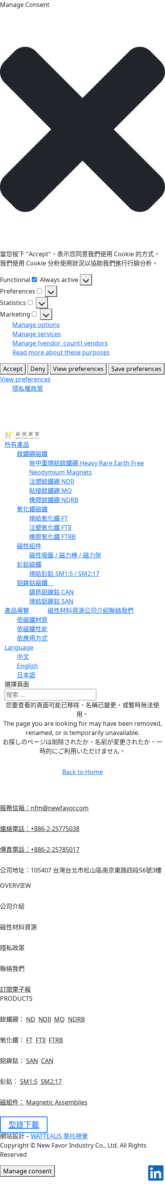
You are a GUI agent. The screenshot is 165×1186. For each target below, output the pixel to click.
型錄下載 (23, 1125)
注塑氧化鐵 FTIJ (50, 527)
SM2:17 (51, 1081)
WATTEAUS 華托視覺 (59, 1136)
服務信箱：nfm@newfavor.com (44, 808)
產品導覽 (17, 610)
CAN (47, 1061)
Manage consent (27, 1171)
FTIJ (41, 1040)
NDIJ (44, 1019)
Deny (37, 369)
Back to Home (82, 772)
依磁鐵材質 (32, 619)
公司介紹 (96, 610)
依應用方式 (32, 638)
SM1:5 (29, 1081)
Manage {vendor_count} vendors (60, 343)
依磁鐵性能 (32, 629)
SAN (32, 1061)
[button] (82, 129)
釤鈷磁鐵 (29, 564)
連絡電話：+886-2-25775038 (39, 828)
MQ (59, 1019)
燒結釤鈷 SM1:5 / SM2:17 (64, 573)
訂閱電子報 (15, 989)
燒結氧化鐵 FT (48, 518)
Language (19, 647)
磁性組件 (29, 546)
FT (29, 1040)
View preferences (78, 369)
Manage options (36, 324)
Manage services (36, 334)
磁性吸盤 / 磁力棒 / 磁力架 (65, 555)
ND (30, 1019)
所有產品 (17, 444)
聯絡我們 (121, 610)
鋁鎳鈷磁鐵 (35, 583)
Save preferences (136, 369)
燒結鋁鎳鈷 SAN (51, 601)
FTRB (56, 1040)
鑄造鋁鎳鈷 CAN (51, 592)
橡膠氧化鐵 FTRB (52, 536)
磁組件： (12, 1102)
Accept (13, 369)
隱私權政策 (27, 388)
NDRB (76, 1019)
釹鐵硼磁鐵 (32, 454)
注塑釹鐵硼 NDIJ (51, 481)
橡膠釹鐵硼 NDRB (53, 500)
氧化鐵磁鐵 (32, 509)
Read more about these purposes (61, 352)
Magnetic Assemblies (56, 1102)
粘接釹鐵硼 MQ (50, 490)
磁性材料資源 (66, 610)
